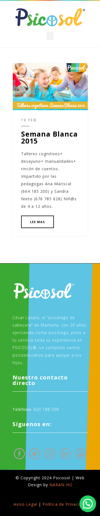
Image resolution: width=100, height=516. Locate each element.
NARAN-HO (60, 484)
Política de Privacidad (64, 504)
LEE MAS (37, 222)
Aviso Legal (25, 504)
